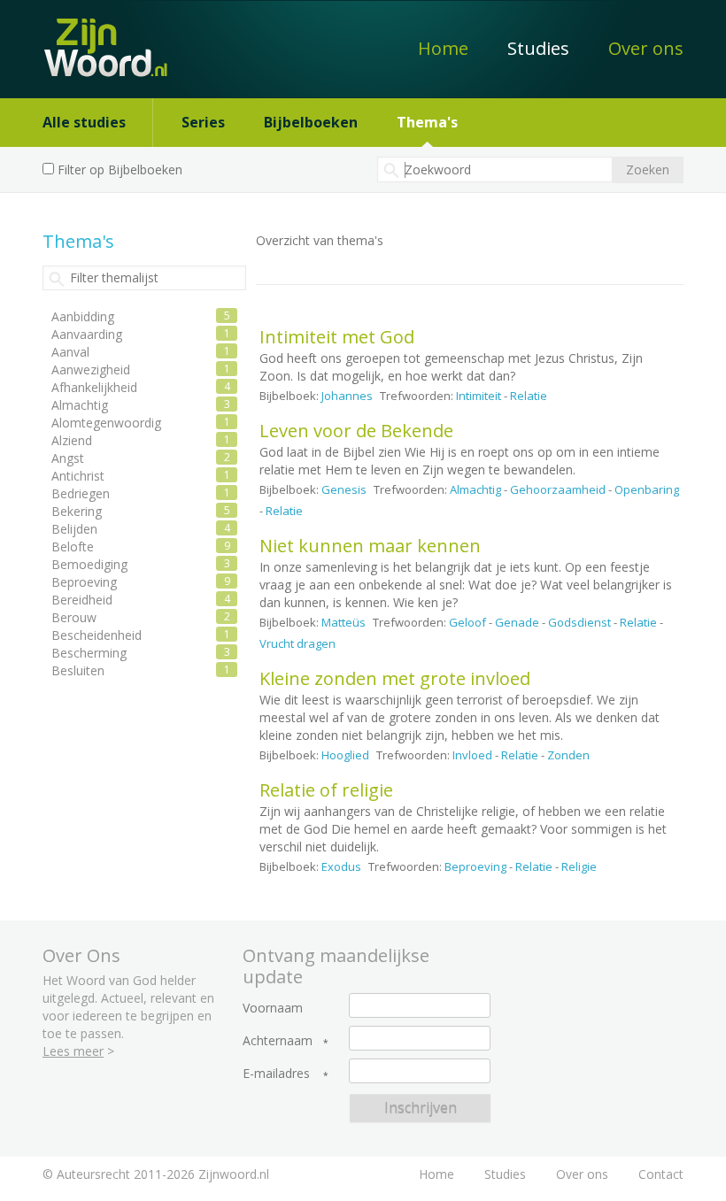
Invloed (472, 755)
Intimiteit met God (336, 337)
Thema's (427, 122)
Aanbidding (82, 316)
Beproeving (475, 866)
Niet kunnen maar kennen (370, 546)
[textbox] (495, 169)
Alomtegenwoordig (106, 422)
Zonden (568, 755)
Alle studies (84, 122)
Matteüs (343, 622)
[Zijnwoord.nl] (96, 38)
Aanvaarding (86, 334)
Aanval (70, 351)
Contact (661, 1174)
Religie (579, 866)
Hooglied (345, 755)
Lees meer (73, 1051)
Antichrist (77, 475)
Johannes (347, 396)
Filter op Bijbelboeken (120, 169)
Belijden (74, 528)
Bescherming (89, 652)
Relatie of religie (326, 790)
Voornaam (273, 1008)
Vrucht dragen (297, 643)
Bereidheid (81, 599)
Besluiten (77, 670)
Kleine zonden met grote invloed (394, 678)
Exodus (341, 866)
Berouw (74, 617)
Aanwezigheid (90, 369)
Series (203, 122)
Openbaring (646, 489)
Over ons (646, 48)
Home (443, 48)
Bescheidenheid (96, 635)
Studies (538, 48)
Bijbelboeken (311, 122)
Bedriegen (80, 493)
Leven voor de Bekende (356, 431)
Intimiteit (478, 396)
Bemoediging (89, 564)
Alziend (71, 440)
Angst (67, 458)
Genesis (344, 489)
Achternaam (278, 1041)
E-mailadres (276, 1074)
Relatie (528, 396)
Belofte (72, 546)
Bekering (76, 511)
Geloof (467, 622)
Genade (517, 622)
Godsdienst (579, 622)
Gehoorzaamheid (558, 489)
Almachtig (475, 489)
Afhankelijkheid (94, 387)
